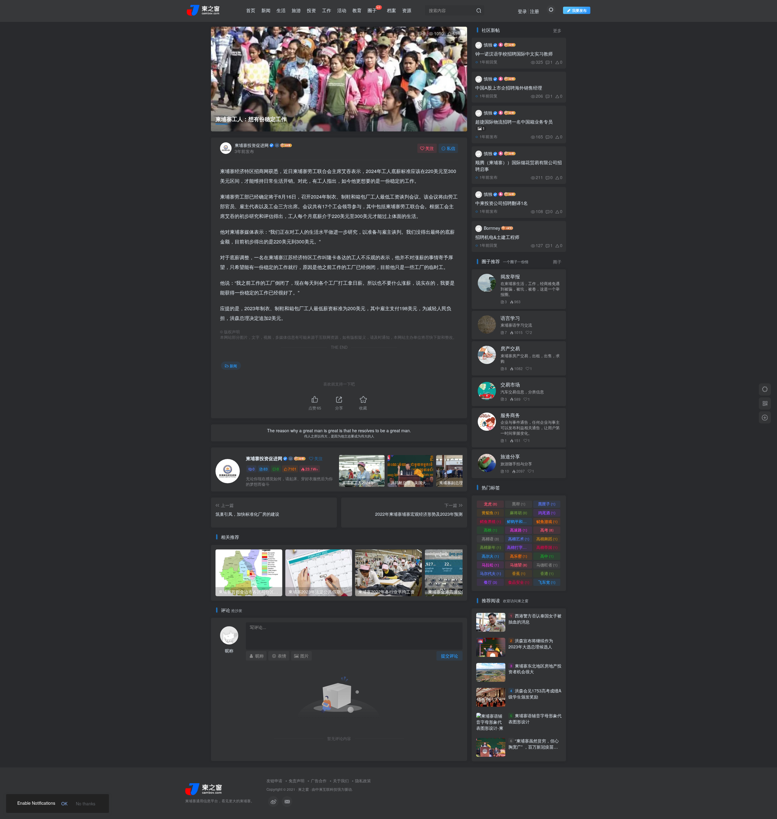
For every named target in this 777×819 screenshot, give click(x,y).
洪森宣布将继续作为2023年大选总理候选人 (530, 643)
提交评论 (449, 656)
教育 (356, 10)
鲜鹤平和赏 (519, 521)
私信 (451, 148)
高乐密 (518, 556)
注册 (534, 11)
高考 (547, 530)
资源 (406, 10)
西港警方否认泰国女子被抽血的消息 (535, 619)
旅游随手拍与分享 (516, 464)
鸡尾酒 (546, 512)
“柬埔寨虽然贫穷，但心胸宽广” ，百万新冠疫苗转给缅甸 (533, 747)
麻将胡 (518, 512)
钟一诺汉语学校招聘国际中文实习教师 (514, 53)
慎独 (488, 45)
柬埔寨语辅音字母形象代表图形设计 (535, 719)
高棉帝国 (547, 547)
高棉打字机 (519, 547)
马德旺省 (547, 565)
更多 (557, 30)
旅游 (296, 10)
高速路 (518, 530)
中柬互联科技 (326, 789)
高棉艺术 (518, 539)
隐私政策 (363, 780)
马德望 (518, 565)
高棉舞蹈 (547, 539)
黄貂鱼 (490, 512)
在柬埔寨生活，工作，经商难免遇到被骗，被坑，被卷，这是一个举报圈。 (530, 289)
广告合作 (319, 780)
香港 (547, 573)
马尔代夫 (490, 573)
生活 (281, 10)
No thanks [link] (85, 803)
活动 (341, 10)
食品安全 (518, 582)
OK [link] (64, 803)
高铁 (490, 530)
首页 (250, 10)
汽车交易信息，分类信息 (522, 392)
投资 (311, 10)
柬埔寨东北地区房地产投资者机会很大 (535, 669)
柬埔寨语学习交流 (516, 325)
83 (265, 468)
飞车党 (546, 582)
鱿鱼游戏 (547, 521)
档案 (391, 10)
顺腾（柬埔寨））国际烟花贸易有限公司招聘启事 (518, 165)
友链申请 (274, 780)
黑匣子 (546, 504)
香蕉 (518, 573)
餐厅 (490, 582)
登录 (522, 11)
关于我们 (341, 780)
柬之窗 (303, 789)
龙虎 (490, 504)
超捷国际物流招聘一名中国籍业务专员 (514, 124)
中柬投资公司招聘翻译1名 (501, 203)
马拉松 (490, 565)
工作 (326, 10)
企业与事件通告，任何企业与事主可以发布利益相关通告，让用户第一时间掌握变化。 (530, 428)
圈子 (374, 9)
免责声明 (296, 780)
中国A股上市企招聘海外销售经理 (508, 87)
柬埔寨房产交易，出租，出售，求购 (530, 358)
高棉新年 (490, 547)
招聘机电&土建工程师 (497, 237)
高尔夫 (490, 556)
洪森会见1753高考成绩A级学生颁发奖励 (534, 694)
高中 (547, 556)
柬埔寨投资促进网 (252, 145)
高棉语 (490, 539)
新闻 (265, 10)
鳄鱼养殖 (490, 521)
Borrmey (492, 228)
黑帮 (518, 504)
